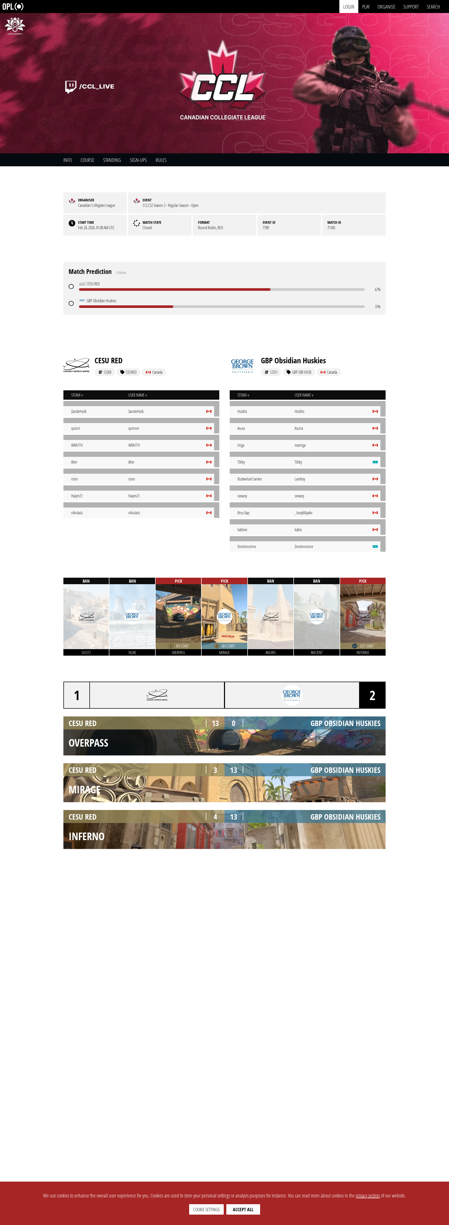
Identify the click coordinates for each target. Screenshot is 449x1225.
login (348, 6)
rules (161, 159)
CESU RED (109, 360)
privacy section (368, 1195)
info (67, 159)
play (366, 6)
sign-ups (138, 159)
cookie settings (206, 1209)
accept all (243, 1209)
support (411, 6)
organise (386, 6)
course (87, 159)
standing (112, 159)
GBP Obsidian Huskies (293, 360)
